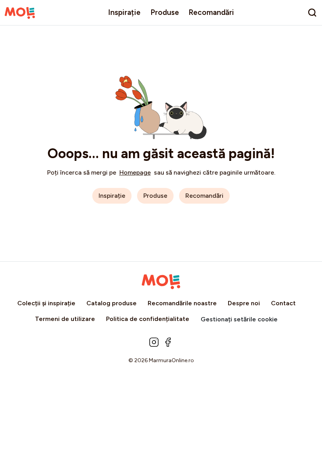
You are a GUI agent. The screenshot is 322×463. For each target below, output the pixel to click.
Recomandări (211, 12)
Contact (283, 303)
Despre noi (244, 303)
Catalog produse (111, 303)
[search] (312, 12)
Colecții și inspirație (46, 303)
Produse (164, 12)
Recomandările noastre (182, 303)
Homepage (135, 172)
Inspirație (124, 12)
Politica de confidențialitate (147, 319)
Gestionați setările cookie (239, 319)
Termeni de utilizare (65, 319)
